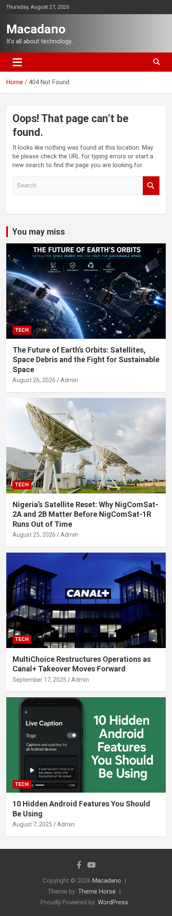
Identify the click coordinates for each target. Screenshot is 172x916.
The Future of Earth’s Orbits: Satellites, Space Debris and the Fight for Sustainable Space (86, 359)
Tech (22, 330)
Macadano (36, 29)
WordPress (113, 902)
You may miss (38, 232)
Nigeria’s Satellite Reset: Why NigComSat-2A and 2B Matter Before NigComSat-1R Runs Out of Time (85, 514)
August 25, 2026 (34, 534)
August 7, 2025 (32, 824)
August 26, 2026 (34, 380)
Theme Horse (97, 891)
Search (151, 185)
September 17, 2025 (39, 679)
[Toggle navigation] (17, 62)
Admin (69, 380)
